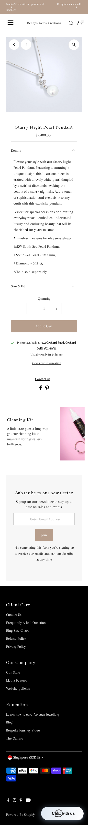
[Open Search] (71, 23)
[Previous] (11, 7)
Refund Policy (16, 638)
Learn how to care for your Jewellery (32, 714)
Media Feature (16, 680)
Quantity (44, 298)
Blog (9, 722)
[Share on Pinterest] (47, 389)
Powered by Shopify (20, 814)
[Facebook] (8, 800)
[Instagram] (14, 800)
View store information (46, 363)
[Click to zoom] (73, 44)
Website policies (18, 688)
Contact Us (14, 615)
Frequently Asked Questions (26, 623)
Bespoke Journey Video (23, 730)
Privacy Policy (16, 646)
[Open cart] (79, 23)
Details (16, 150)
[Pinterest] (20, 800)
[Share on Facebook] (41, 389)
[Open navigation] (10, 23)
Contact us (42, 379)
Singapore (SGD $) (26, 757)
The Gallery (14, 738)
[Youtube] (28, 800)
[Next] (76, 7)
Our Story (13, 672)
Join (44, 535)
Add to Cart (44, 326)
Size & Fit (18, 286)
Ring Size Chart (17, 630)
